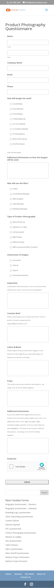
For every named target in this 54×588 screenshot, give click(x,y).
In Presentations (19, 134)
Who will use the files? (17, 183)
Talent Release (11, 545)
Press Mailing (18, 114)
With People (17, 237)
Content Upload (12, 520)
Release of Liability (13, 537)
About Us (41, 574)
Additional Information (18, 411)
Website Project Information (17, 557)
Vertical (15, 265)
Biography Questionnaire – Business (20, 504)
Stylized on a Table (20, 227)
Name (10, 36)
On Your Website (19, 124)
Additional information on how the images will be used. (27, 158)
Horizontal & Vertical (20, 275)
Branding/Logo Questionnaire (18, 512)
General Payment (12, 524)
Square (15, 270)
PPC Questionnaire (13, 528)
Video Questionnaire (14, 549)
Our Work (29, 574)
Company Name (14, 63)
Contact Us (25, 577)
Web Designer (18, 199)
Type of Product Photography (21, 216)
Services (18, 574)
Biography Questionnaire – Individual (20, 508)
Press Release (18, 109)
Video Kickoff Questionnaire (17, 553)
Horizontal (16, 260)
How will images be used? (19, 98)
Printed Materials (19, 119)
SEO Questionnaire (13, 541)
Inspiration (12, 283)
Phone (10, 86)
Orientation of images (17, 255)
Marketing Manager (20, 209)
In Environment (18, 232)
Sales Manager (18, 204)
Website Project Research (16, 561)
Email (9, 74)
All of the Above (19, 144)
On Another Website (20, 129)
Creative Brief (13, 313)
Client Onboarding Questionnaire (19, 516)
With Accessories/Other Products (25, 247)
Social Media (17, 104)
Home (8, 574)
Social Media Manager (21, 194)
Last (8, 57)
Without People (18, 242)
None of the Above (20, 139)
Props (10, 381)
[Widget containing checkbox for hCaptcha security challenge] (27, 467)
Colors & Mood (14, 347)
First (9, 47)
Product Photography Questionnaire (20, 533)
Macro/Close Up (19, 222)
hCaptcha (11, 459)
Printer (15, 189)
